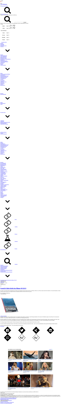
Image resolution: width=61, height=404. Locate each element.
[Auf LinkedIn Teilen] (50, 333)
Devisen (16, 248)
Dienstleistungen (2, 167)
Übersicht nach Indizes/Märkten (5, 74)
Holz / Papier (2, 177)
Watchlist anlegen (3, 271)
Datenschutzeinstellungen (4, 400)
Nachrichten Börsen (3, 398)
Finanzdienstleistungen (3, 171)
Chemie (1, 166)
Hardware (1, 176)
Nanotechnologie (3, 188)
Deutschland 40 (2, 143)
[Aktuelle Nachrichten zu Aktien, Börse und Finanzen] (4, 14)
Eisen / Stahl (2, 168)
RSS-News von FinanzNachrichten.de (6, 403)
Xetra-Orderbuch (7, 397)
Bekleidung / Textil (3, 164)
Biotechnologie (2, 165)
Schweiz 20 (2, 82)
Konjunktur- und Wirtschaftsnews (5, 59)
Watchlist (16, 264)
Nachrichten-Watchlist (3, 266)
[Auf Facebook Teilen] (7, 333)
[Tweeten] (22, 333)
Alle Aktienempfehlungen (4, 61)
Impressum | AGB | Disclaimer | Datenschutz (7, 402)
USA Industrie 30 (3, 78)
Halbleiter (1, 175)
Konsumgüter (2, 182)
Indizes (1, 73)
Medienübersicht (2, 103)
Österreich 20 (2, 83)
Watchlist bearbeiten (3, 268)
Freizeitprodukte (2, 172)
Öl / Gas (1, 191)
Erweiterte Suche (4, 42)
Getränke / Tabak (3, 174)
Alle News (2, 46)
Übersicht (1, 265)
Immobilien (2, 179)
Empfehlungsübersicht (3, 60)
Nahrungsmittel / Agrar (3, 189)
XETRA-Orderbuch (3, 132)
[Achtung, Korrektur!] (9, 315)
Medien (1, 102)
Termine (1, 64)
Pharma (1, 192)
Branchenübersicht (3, 94)
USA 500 (1, 79)
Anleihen (16, 226)
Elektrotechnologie (3, 169)
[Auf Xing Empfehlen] (36, 333)
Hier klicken (2, 326)
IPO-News (2, 63)
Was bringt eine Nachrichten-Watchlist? (6, 270)
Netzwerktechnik (3, 190)
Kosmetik (1, 183)
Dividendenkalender (3, 123)
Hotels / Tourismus (3, 178)
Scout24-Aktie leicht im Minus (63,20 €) (13, 288)
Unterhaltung (2, 196)
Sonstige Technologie (3, 194)
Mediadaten (10, 400)
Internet (1, 181)
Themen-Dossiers (3, 65)
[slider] (1, 285)
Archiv (1, 104)
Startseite (1, 43)
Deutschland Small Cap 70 (4, 75)
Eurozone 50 (2, 149)
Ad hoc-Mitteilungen (3, 4)
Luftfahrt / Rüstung (3, 186)
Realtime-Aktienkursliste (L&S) (5, 122)
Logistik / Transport (3, 185)
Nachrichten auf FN (3, 45)
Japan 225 (1, 84)
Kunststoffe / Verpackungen (4, 184)
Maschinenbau (2, 187)
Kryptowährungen (3, 249)
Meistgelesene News (3, 58)
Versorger (1, 197)
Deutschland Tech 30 (3, 77)
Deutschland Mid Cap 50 (4, 76)
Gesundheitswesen (3, 173)
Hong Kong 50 (2, 85)
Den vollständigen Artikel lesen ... (5, 293)
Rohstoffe (1, 193)
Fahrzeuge (2, 170)
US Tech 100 (2, 80)
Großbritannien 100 (3, 81)
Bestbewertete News (3, 57)
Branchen (1, 93)
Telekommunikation (3, 195)
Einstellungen (2, 269)
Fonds (16, 219)
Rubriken (1, 54)
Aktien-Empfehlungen (9, 398)
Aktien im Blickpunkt (3, 55)
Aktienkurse (2, 120)
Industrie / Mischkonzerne (4, 180)
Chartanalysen (2, 62)
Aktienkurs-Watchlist (3, 267)
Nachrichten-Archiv (6, 399)
